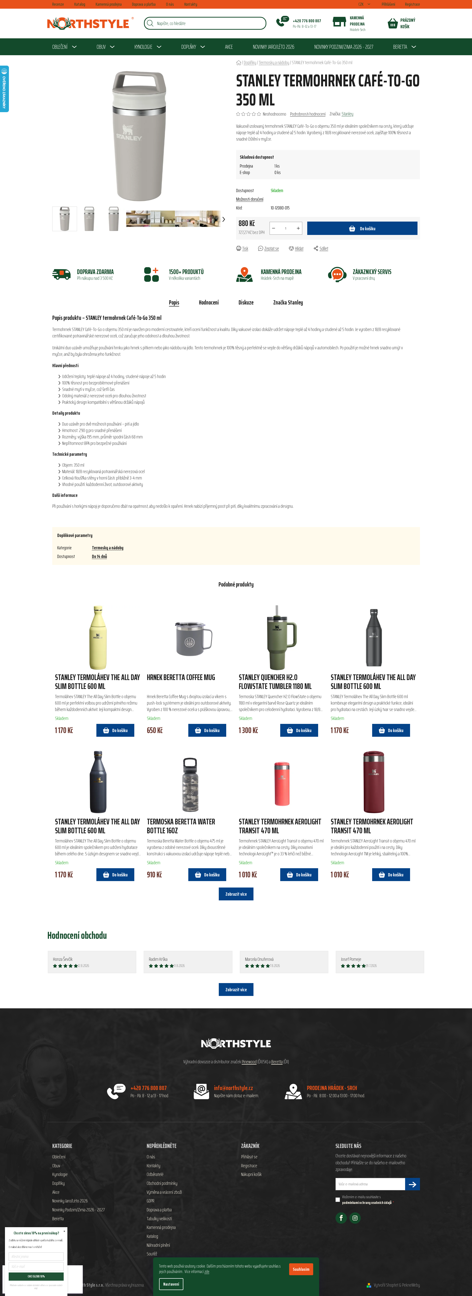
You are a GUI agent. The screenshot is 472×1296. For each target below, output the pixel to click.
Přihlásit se (249, 1156)
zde (206, 1271)
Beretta (277, 1061)
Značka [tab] (288, 302)
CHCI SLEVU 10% (36, 1276)
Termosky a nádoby (107, 548)
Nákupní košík (251, 1174)
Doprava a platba (144, 4)
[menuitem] (64, 46)
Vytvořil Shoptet (386, 1285)
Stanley (347, 114)
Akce (55, 1192)
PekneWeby (411, 1285)
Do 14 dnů (99, 556)
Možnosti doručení (249, 199)
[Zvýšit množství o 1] (298, 228)
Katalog (79, 4)
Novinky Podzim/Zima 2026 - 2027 (78, 1209)
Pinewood (249, 1061)
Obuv (56, 1165)
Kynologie (60, 1174)
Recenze (58, 4)
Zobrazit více (236, 989)
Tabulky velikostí (159, 1218)
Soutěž (152, 1253)
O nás (170, 4)
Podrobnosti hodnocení (308, 113)
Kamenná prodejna (109, 4)
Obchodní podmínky (162, 1183)
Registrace (412, 4)
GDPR (150, 1200)
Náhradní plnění (158, 1245)
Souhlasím (301, 1269)
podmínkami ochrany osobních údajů (366, 1202)
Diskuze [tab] (246, 302)
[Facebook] (341, 1218)
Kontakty (190, 4)
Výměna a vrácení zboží (164, 1192)
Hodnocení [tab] (209, 302)
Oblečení (58, 1156)
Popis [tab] (174, 302)
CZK (361, 4)
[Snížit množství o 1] (273, 228)
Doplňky (58, 1183)
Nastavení (171, 1284)
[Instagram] (355, 1218)
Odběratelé (155, 1174)
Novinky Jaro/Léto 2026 (70, 1200)
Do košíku (367, 228)
